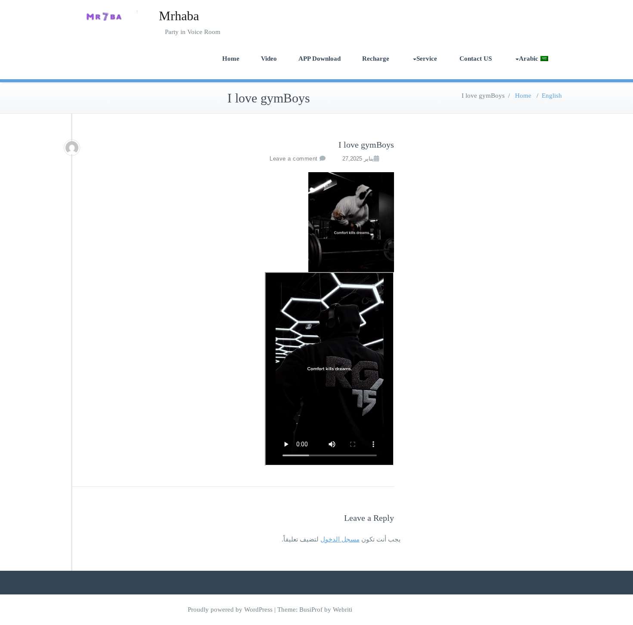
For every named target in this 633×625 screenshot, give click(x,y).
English (552, 95)
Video (269, 58)
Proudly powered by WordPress (230, 609)
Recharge (375, 58)
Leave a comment (294, 158)
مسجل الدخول (340, 539)
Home (230, 58)
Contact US (475, 58)
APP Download (319, 58)
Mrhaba (179, 16)
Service (426, 58)
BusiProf (311, 609)
